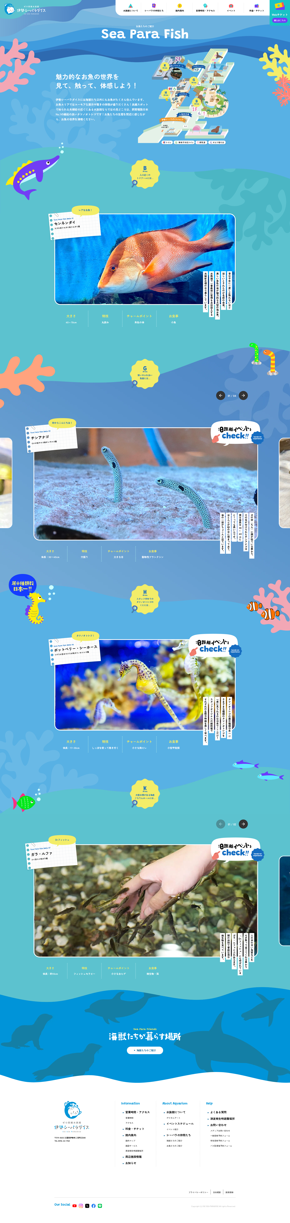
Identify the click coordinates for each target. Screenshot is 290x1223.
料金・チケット (134, 1129)
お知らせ (130, 1163)
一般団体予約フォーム (220, 1135)
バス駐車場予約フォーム (221, 1145)
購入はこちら (280, 20)
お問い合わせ (218, 1125)
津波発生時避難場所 (134, 1150)
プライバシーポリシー (198, 1192)
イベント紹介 (172, 1129)
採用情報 (229, 1192)
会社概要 (217, 1192)
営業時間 (129, 1117)
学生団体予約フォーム (220, 1140)
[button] (220, 395)
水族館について (175, 1112)
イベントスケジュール (180, 1123)
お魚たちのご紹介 (174, 1145)
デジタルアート (173, 1117)
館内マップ (130, 1140)
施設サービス (131, 1145)
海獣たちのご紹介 (146, 1050)
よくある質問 (218, 1112)
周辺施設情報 (133, 1157)
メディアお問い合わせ (220, 1130)
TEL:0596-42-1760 (62, 1140)
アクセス (129, 1122)
